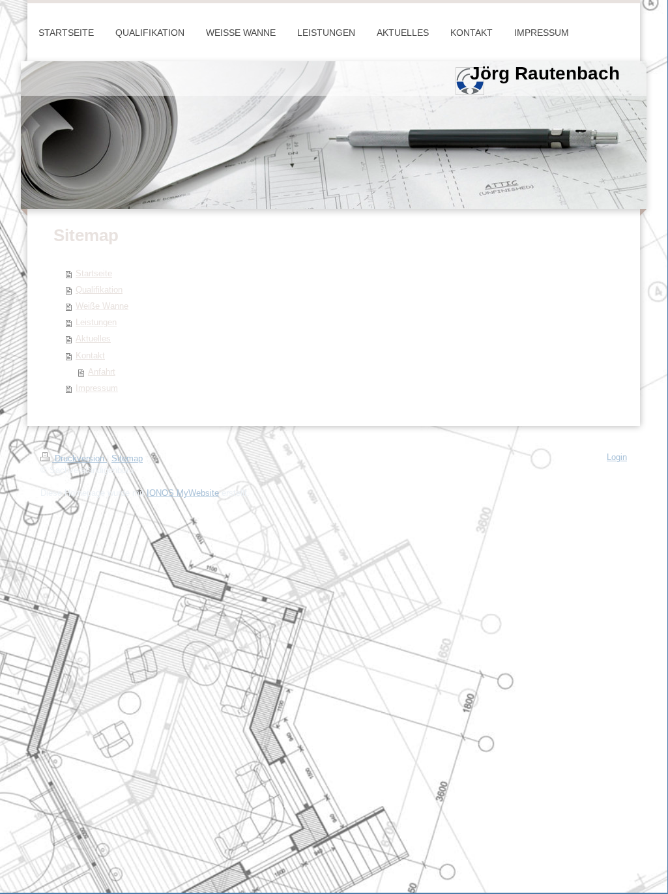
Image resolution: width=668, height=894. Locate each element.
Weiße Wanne (102, 306)
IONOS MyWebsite (183, 493)
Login (617, 457)
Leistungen (96, 322)
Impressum (97, 388)
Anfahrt (101, 372)
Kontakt (90, 355)
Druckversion (79, 458)
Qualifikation (99, 290)
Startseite (94, 273)
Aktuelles (93, 338)
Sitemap (127, 458)
